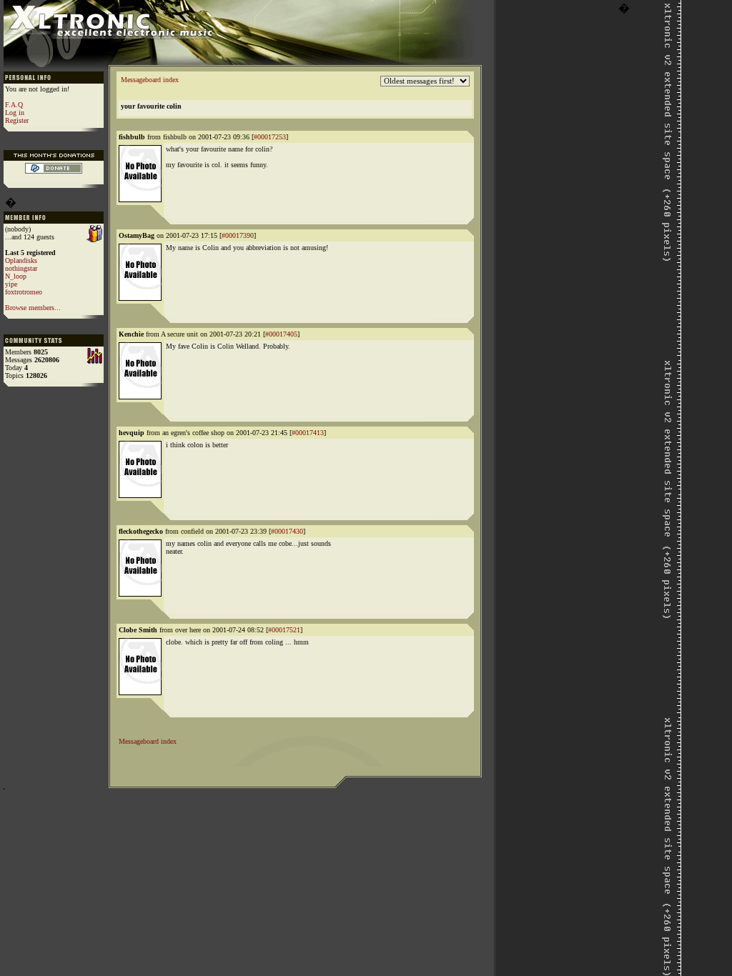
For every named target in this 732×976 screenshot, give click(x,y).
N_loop (15, 276)
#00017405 (281, 334)
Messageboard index (150, 80)
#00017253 (270, 137)
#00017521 (284, 630)
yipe (11, 284)
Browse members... (33, 308)
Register (17, 120)
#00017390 (238, 235)
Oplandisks (21, 260)
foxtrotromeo (23, 292)
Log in (14, 112)
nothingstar (21, 268)
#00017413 (308, 433)
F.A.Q (14, 105)
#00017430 (287, 531)
